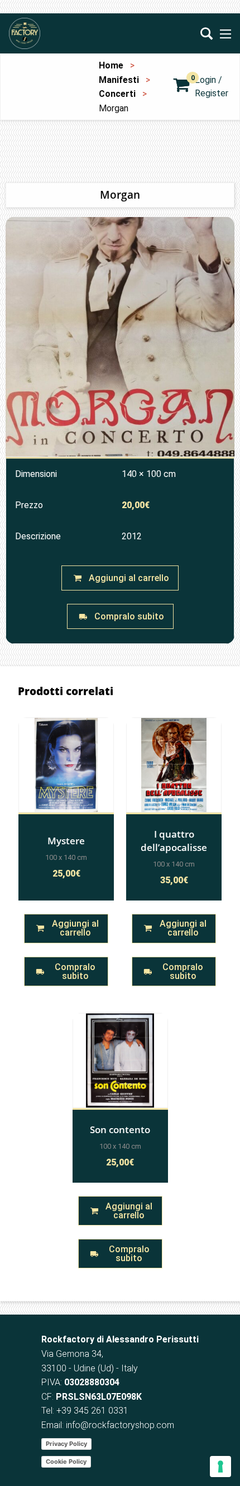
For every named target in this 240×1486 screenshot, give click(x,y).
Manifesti (119, 80)
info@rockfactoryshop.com (120, 1425)
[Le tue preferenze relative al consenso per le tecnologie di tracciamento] (220, 1466)
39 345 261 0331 (94, 1410)
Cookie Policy (66, 1461)
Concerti (117, 93)
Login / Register (211, 87)
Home (111, 65)
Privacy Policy (66, 1444)
